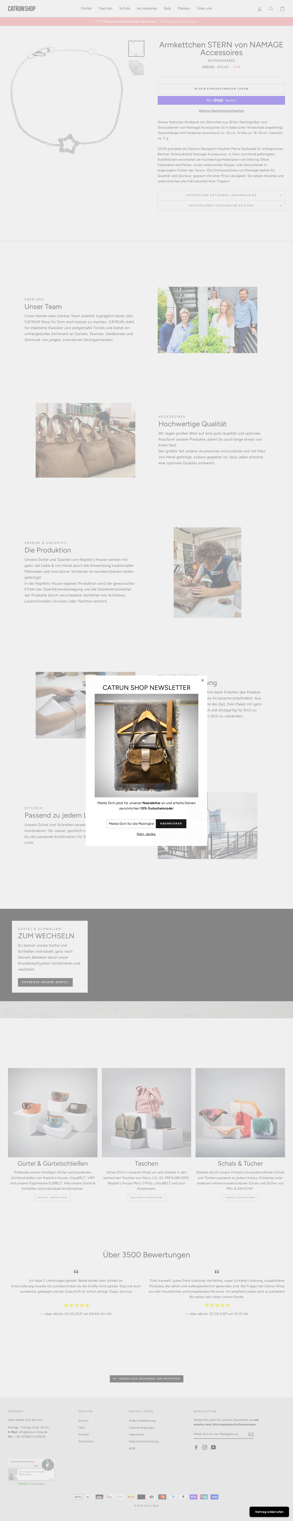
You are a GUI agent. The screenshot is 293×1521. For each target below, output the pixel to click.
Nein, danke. (146, 834)
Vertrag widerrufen (269, 1512)
